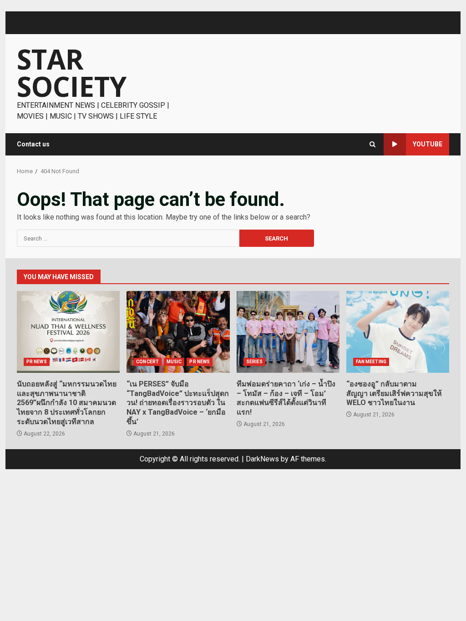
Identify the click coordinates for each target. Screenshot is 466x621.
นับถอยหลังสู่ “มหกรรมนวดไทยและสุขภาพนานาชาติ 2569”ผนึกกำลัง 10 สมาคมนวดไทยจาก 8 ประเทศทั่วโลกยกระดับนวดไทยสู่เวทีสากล (68, 332)
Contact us (33, 144)
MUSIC (174, 361)
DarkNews (262, 459)
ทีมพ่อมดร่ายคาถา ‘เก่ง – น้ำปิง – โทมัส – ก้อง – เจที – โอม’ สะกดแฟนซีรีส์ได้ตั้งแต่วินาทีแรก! (288, 332)
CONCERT (147, 361)
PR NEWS (36, 361)
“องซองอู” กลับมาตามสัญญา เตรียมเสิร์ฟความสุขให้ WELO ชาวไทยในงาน (397, 332)
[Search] (372, 144)
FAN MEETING (371, 361)
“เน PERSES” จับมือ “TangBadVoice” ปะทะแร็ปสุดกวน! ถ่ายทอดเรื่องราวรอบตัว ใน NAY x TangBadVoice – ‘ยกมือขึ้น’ (178, 332)
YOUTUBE (427, 144)
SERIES (254, 361)
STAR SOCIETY (72, 72)
